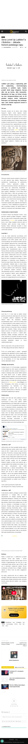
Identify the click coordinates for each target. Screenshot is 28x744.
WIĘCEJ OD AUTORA (19, 667)
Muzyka (10, 34)
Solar (14, 622)
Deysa (15, 382)
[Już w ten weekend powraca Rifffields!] (5, 679)
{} (18, 721)
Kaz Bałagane (18, 622)
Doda (3, 625)
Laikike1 (16, 129)
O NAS (16, 739)
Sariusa (11, 382)
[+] (20, 721)
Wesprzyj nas (14, 615)
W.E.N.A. (16, 624)
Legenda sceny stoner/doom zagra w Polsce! (21, 644)
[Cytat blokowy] (13, 721)
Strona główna (4, 34)
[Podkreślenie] (6, 721)
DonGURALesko (8, 622)
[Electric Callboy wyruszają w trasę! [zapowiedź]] (5, 686)
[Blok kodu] (15, 721)
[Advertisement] (14, 15)
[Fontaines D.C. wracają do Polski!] (5, 672)
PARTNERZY (11, 739)
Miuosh (3, 624)
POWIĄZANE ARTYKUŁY (7, 667)
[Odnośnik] (16, 721)
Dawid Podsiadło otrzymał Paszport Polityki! (7, 643)
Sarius (7, 625)
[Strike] (8, 721)
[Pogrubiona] (3, 721)
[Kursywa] (4, 721)
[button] (26, 31)
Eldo (23, 624)
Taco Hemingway (9, 624)
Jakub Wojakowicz (7, 47)
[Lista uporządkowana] (10, 721)
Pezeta (12, 220)
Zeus (24, 622)
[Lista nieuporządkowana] (11, 721)
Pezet (20, 624)
